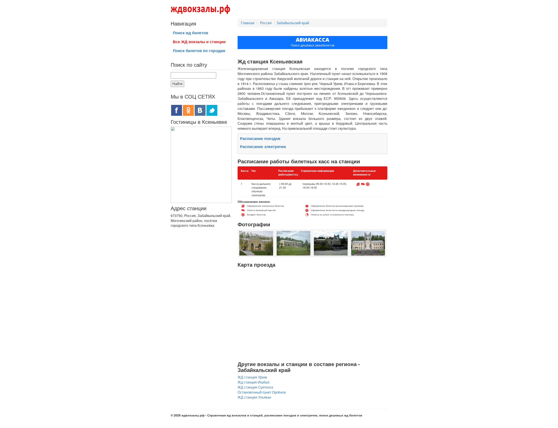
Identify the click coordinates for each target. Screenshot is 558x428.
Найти (177, 83)
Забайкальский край (292, 22)
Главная (247, 22)
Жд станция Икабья (253, 382)
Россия (266, 22)
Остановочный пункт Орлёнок (262, 392)
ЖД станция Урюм (252, 377)
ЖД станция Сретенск (255, 387)
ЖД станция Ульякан (254, 397)
